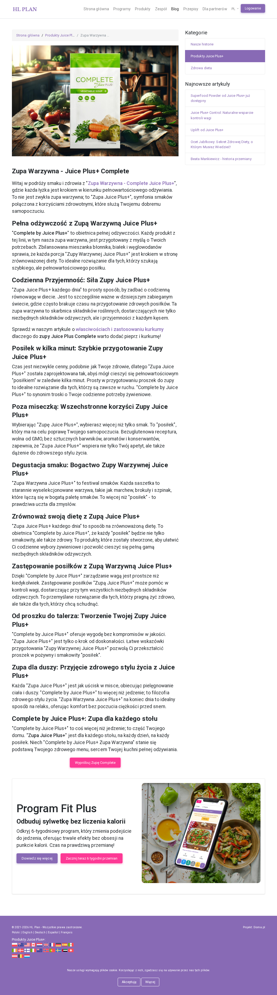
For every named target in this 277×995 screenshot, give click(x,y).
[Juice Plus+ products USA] (27, 945)
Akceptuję (129, 982)
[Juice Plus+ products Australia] (21, 945)
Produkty (143, 9)
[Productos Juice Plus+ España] (64, 945)
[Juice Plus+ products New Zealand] (39, 950)
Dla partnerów (215, 9)
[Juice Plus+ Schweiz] (71, 950)
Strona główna (96, 9)
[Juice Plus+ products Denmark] (21, 950)
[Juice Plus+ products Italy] (33, 950)
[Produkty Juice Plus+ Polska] (14, 945)
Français (66, 932)
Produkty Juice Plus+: (28, 939)
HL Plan (34, 927)
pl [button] (234, 9)
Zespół (161, 9)
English (27, 932)
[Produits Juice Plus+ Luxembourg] (27, 956)
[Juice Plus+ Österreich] (14, 956)
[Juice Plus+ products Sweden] (58, 950)
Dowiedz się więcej (37, 858)
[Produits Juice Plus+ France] (52, 945)
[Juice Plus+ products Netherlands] (39, 945)
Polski (16, 932)
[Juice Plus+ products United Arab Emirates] (64, 950)
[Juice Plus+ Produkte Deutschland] (58, 945)
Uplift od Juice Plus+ (207, 130)
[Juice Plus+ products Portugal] (52, 950)
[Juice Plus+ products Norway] (46, 950)
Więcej (150, 982)
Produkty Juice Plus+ (61, 35)
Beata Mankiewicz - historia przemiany (221, 159)
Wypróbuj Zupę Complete (95, 763)
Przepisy (191, 9)
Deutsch (40, 932)
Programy (122, 9)
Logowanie (253, 8)
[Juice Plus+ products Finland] (27, 950)
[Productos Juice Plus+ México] (71, 945)
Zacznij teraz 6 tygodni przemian (91, 858)
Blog (175, 9)
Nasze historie (202, 44)
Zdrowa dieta (201, 68)
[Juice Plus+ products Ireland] (14, 950)
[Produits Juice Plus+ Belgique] (21, 956)
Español (53, 932)
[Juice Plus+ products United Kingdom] (46, 945)
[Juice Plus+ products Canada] (33, 945)
